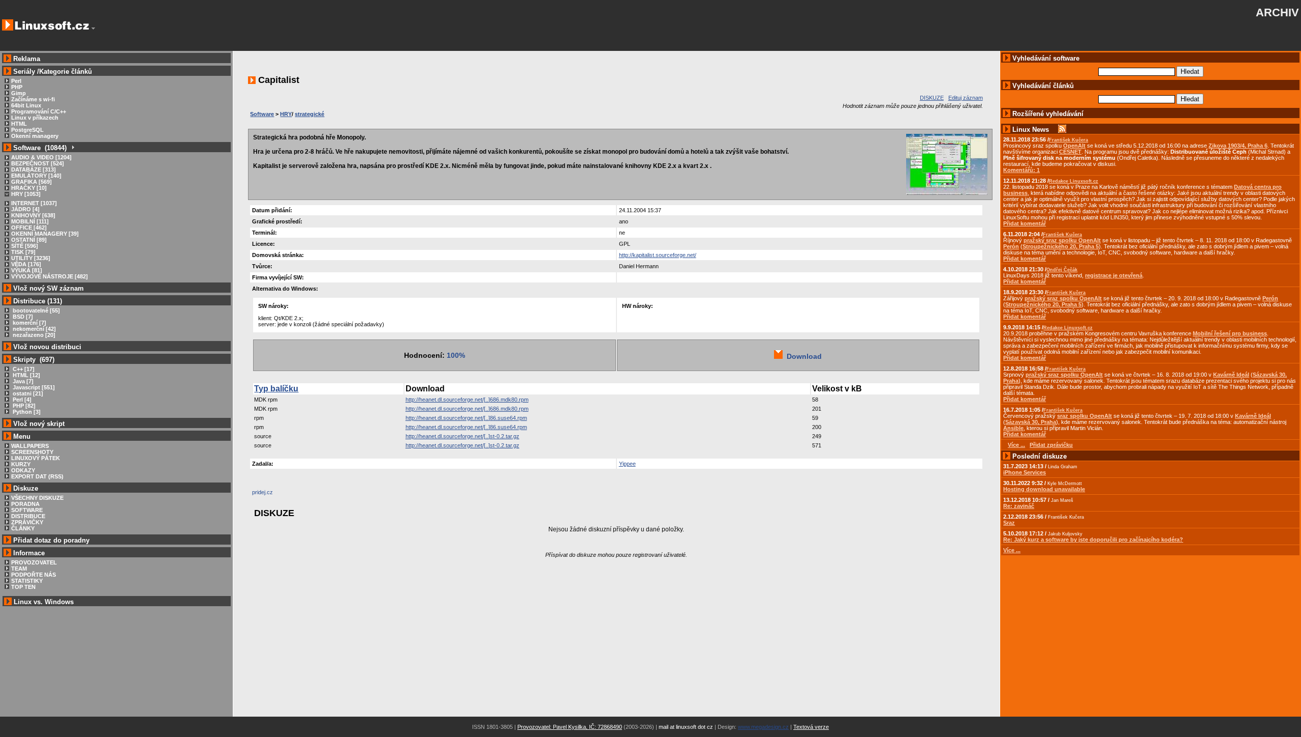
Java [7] (22, 381)
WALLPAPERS (30, 446)
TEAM (19, 568)
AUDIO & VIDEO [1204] (41, 157)
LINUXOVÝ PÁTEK (35, 458)
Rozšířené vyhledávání (1047, 114)
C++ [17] (23, 369)
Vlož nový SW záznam (48, 288)
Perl (16, 81)
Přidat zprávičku (1051, 445)
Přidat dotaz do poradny (50, 540)
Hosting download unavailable (1044, 489)
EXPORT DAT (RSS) (37, 476)
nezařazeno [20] (33, 335)
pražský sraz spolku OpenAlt (1062, 240)
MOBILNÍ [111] (30, 221)
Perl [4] (21, 399)
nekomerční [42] (33, 329)
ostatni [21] (27, 393)
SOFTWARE (27, 510)
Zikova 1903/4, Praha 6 (1238, 146)
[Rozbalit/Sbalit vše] (72, 148)
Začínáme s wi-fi (33, 99)
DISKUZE (932, 98)
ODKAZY (23, 470)
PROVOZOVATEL (34, 562)
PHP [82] (23, 406)
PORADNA (25, 504)
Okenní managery (34, 136)
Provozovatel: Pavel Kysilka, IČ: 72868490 (569, 727)
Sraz (1009, 523)
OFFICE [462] (29, 227)
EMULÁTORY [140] (36, 176)
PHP (16, 87)
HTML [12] (25, 375)
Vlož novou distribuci (47, 347)
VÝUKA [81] (26, 270)
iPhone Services (1024, 472)
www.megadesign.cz (763, 727)
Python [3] (26, 412)
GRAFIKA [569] (31, 182)
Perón (1011, 246)
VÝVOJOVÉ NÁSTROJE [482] (49, 276)
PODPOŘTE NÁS (33, 575)
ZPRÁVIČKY (27, 522)
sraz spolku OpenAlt (1084, 416)
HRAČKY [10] (29, 188)
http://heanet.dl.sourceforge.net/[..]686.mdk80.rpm (467, 399)
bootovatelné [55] (35, 310)
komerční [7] (28, 323)
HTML (19, 124)
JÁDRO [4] (25, 209)
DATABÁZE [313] (33, 169)
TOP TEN (23, 587)
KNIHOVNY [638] (33, 215)
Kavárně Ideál (1231, 375)
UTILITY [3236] (30, 258)
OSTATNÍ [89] (29, 240)
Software (262, 114)
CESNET (1070, 152)
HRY (286, 114)
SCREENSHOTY (32, 452)
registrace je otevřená (1113, 275)
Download (802, 356)
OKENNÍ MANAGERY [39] (45, 234)
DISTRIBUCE (28, 516)
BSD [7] (22, 317)
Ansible (1013, 428)
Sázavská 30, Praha (1030, 422)
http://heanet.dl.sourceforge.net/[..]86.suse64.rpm (466, 418)
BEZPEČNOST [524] (37, 163)
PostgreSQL (27, 130)
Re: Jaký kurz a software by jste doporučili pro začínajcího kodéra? (1093, 539)
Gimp (18, 93)
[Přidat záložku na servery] (272, 495)
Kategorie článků (65, 71)
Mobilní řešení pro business (1230, 333)
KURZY (20, 464)
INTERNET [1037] (34, 203)
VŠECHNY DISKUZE (37, 498)
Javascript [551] (33, 387)
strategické (309, 114)
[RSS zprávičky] (1062, 129)
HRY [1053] (26, 194)
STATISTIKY (27, 581)
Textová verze (811, 727)
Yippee (627, 464)
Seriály (24, 71)
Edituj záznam (965, 98)
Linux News (1030, 129)
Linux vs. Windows (44, 602)
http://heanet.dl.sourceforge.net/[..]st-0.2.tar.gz (462, 436)
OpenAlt (1074, 146)
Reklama (26, 59)
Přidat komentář (1024, 223)
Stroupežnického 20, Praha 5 (1061, 246)
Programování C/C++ (38, 111)
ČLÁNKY (23, 528)
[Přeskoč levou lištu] (93, 28)
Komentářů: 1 (1021, 170)
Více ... (1011, 550)
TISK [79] (23, 252)
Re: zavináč (1018, 506)
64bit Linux (26, 105)
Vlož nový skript (39, 424)
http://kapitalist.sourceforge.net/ (657, 255)
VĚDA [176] (26, 264)
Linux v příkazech (34, 118)
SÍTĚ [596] (24, 246)
